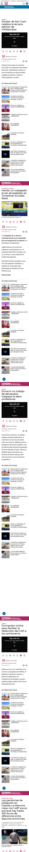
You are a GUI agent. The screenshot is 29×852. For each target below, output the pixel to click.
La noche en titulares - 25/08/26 (17, 133)
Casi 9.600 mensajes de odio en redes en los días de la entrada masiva (18, 152)
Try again (14, 45)
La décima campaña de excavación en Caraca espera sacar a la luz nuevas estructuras (18, 163)
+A (23, 61)
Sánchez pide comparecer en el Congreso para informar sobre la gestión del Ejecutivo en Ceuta (18, 89)
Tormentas (12, 1)
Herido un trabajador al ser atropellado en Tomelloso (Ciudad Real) (18, 143)
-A (26, 61)
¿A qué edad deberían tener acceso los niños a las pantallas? (18, 171)
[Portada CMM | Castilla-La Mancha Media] (6, 3)
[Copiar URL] (14, 42)
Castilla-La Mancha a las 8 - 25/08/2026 (18, 115)
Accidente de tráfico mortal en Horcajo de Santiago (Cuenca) (17, 97)
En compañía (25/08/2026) (14, 124)
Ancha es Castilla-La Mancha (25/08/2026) (17, 106)
